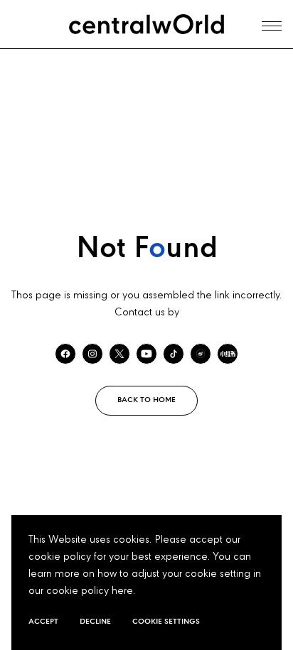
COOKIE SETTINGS (166, 621)
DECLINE (95, 621)
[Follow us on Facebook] (65, 353)
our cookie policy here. (81, 591)
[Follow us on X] (119, 353)
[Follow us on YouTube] (146, 353)
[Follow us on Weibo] (200, 353)
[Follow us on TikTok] (173, 353)
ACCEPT (43, 621)
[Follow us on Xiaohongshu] (227, 353)
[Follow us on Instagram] (92, 353)
